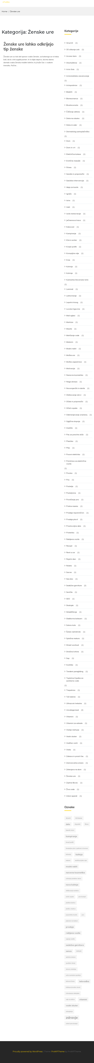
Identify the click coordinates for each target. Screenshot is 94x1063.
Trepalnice (70, 690)
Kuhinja (69, 266)
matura (68, 860)
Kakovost (70, 227)
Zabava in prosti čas (74, 756)
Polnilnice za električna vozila (76, 462)
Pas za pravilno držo (75, 434)
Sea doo (69, 579)
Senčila (69, 592)
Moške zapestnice (74, 362)
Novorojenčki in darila (75, 388)
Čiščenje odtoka (73, 112)
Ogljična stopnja (73, 421)
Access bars (71, 56)
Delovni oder (71, 125)
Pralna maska (72, 506)
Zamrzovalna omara (74, 763)
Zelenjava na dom (73, 769)
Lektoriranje (71, 296)
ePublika (6, 2)
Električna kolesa (73, 154)
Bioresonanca (72, 98)
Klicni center (71, 240)
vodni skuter (72, 1005)
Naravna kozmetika (74, 375)
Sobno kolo (71, 625)
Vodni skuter (71, 736)
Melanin (69, 342)
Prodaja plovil (72, 519)
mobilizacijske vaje (81, 860)
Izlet (68, 207)
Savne (69, 572)
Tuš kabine (71, 697)
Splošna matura (73, 638)
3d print (69, 43)
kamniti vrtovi (70, 830)
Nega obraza (71, 382)
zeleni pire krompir (71, 1023)
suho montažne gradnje (73, 975)
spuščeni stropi (70, 963)
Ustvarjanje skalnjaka (72, 993)
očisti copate (70, 896)
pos (83, 915)
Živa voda (70, 789)
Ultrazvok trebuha (74, 703)
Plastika (69, 441)
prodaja (70, 927)
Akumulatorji (71, 63)
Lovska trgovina (73, 309)
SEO (68, 599)
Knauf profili (71, 247)
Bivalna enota (72, 105)
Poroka (69, 473)
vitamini (83, 999)
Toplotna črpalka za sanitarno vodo (74, 679)
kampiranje (71, 836)
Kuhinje (69, 273)
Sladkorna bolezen (74, 618)
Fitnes (69, 167)
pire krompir (82, 896)
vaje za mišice (70, 999)
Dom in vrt (70, 147)
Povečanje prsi (72, 499)
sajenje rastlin (70, 939)
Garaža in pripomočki (75, 174)
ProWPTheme (58, 1051)
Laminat (69, 289)
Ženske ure (71, 776)
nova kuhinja (72, 884)
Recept (69, 546)
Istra (68, 200)
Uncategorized (72, 710)
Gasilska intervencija (75, 180)
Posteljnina (71, 493)
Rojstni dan (71, 559)
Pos (67, 480)
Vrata (68, 749)
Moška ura (70, 355)
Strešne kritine (72, 651)
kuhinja (79, 854)
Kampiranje (71, 233)
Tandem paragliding (74, 671)
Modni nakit (71, 348)
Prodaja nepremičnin (75, 513)
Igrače (69, 194)
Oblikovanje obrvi (73, 395)
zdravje (72, 1017)
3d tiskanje (78, 818)
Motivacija (70, 368)
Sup (67, 658)
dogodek (77, 824)
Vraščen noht (72, 743)
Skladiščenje (71, 612)
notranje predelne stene (73, 878)
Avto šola (70, 69)
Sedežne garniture (74, 585)
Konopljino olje (72, 253)
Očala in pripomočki (74, 401)
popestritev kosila (71, 915)
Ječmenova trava (73, 220)
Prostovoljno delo (73, 526)
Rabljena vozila (72, 539)
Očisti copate (71, 408)
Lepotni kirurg (72, 302)
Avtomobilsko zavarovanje (77, 76)
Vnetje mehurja (72, 730)
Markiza (69, 322)
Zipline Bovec (72, 783)
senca (69, 951)
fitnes (86, 824)
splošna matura (70, 957)
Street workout (72, 645)
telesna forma (70, 981)
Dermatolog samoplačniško (77, 131)
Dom (68, 141)
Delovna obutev (73, 118)
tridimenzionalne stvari (73, 987)
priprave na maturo (72, 921)
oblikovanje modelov (72, 890)
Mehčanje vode (72, 335)
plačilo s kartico (71, 909)
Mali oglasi (70, 315)
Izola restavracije (73, 213)
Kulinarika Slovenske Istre (77, 280)
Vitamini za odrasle (74, 723)
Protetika (70, 532)
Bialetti (69, 92)
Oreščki (69, 428)
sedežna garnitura (75, 945)
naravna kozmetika (75, 872)
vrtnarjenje (69, 1011)
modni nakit (71, 866)
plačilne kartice (70, 903)
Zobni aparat (71, 796)
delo (68, 824)
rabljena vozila (73, 933)
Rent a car (70, 552)
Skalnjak (70, 605)
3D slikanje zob (72, 49)
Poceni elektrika (73, 454)
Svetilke (69, 665)
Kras (68, 260)
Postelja (69, 486)
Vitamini (69, 716)
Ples (68, 448)
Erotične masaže (73, 161)
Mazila (69, 329)
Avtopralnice (71, 85)
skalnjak (78, 951)
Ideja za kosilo (72, 187)
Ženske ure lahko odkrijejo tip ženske (28, 46)
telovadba (84, 981)
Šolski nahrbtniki (73, 632)
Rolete (69, 566)
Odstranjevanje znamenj (76, 415)
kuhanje (68, 854)
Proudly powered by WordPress (28, 1051)
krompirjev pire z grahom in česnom (77, 848)
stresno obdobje (71, 969)
